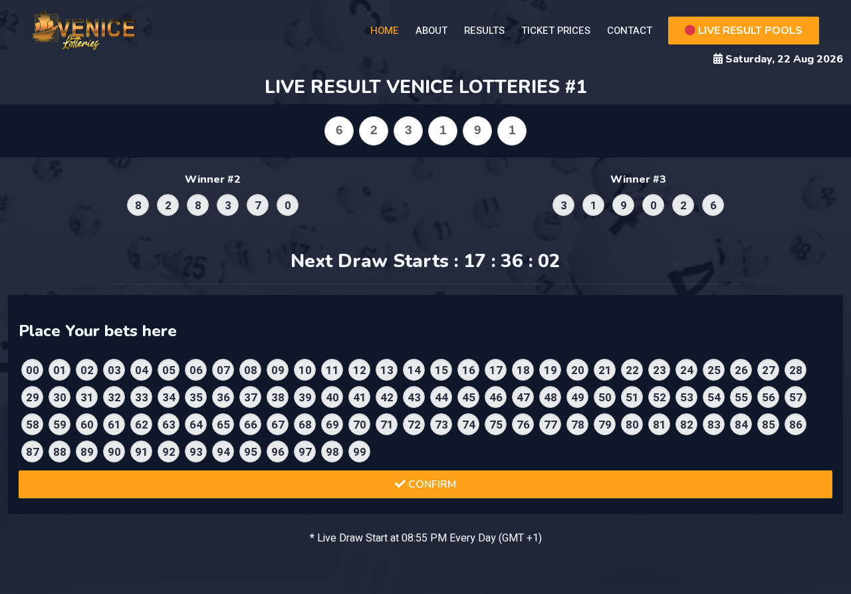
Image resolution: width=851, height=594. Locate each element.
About (431, 30)
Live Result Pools (748, 30)
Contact (629, 30)
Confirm (431, 484)
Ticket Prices (555, 30)
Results (484, 30)
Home (384, 30)
